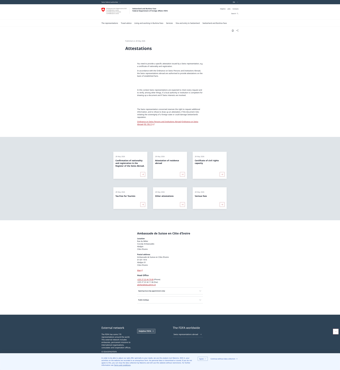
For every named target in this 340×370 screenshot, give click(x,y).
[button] (109, 23)
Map (139, 270)
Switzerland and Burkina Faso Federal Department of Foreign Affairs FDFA (150, 10)
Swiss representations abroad (186, 334)
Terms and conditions (122, 365)
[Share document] (237, 30)
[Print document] (232, 30)
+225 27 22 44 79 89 (145, 279)
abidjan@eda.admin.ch (146, 285)
